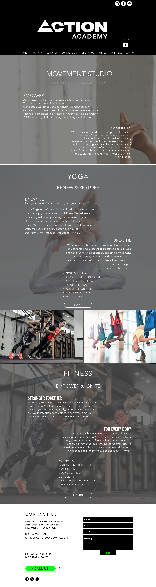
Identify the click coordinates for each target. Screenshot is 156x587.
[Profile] (125, 45)
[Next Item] (152, 336)
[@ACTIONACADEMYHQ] (117, 3)
